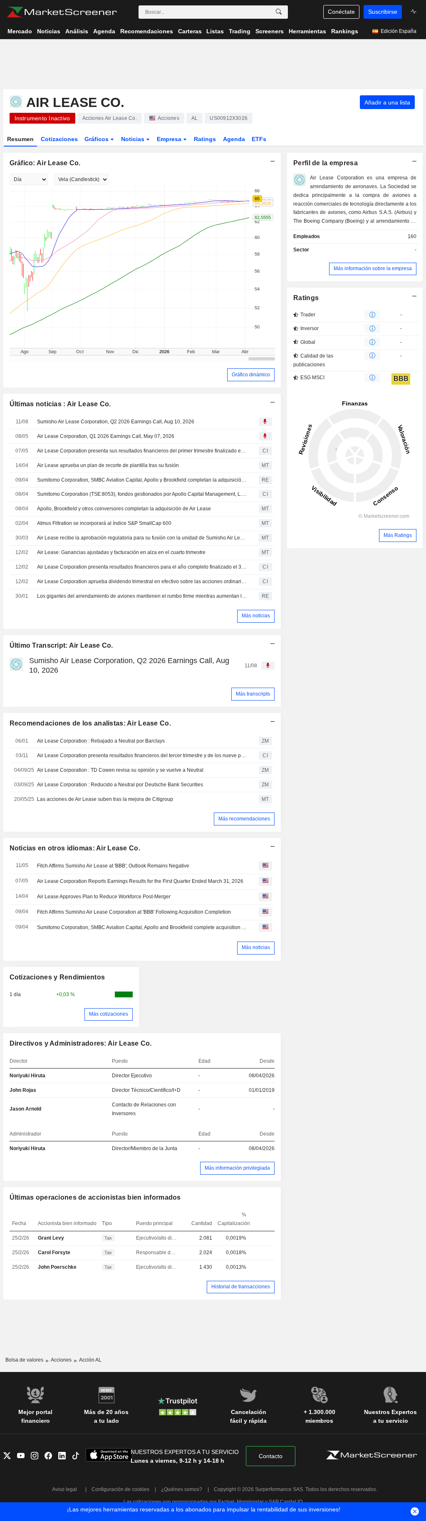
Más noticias (256, 616)
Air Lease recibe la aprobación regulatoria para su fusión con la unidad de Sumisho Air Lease (142, 538)
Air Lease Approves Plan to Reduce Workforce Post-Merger (104, 897)
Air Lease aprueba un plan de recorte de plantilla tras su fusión (108, 465)
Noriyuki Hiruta (27, 1076)
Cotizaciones (59, 139)
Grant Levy (51, 1238)
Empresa (170, 139)
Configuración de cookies (120, 1489)
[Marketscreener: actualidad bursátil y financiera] (61, 12)
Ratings (205, 139)
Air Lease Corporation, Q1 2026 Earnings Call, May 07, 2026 (105, 436)
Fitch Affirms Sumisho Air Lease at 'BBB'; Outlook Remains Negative (113, 866)
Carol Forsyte (54, 1252)
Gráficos (97, 139)
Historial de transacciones (240, 1287)
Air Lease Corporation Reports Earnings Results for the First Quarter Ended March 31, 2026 (140, 881)
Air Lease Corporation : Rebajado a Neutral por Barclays (101, 741)
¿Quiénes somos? (181, 1489)
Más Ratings (398, 535)
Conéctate (341, 11)
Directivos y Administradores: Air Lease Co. (81, 1043)
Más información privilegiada (237, 1168)
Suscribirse (382, 11)
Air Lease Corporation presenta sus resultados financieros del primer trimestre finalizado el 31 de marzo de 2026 (142, 451)
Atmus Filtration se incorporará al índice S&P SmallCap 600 (104, 523)
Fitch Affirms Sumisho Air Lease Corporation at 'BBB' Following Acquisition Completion (134, 912)
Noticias (133, 139)
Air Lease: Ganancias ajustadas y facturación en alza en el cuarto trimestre (121, 552)
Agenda (234, 139)
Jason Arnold (25, 1109)
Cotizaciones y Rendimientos (57, 977)
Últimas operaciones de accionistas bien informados (95, 1197)
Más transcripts (253, 694)
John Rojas (23, 1090)
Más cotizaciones (108, 1014)
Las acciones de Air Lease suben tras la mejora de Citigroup (105, 799)
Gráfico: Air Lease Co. (45, 163)
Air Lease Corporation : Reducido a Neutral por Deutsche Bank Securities (120, 785)
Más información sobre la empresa (373, 268)
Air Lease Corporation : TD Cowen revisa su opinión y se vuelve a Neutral (120, 770)
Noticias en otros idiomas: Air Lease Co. (75, 848)
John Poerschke (57, 1267)
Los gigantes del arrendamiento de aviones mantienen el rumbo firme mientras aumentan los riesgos (142, 596)
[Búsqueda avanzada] (279, 12)
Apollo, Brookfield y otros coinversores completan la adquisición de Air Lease (124, 509)
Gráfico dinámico (251, 375)
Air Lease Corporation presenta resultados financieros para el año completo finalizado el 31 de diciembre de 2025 (142, 567)
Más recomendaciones (244, 819)
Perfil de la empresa (325, 163)
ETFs (259, 139)
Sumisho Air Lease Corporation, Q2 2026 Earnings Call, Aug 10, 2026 (115, 422)
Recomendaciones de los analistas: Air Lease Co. (90, 723)
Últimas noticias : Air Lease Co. (60, 404)
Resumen (20, 139)
